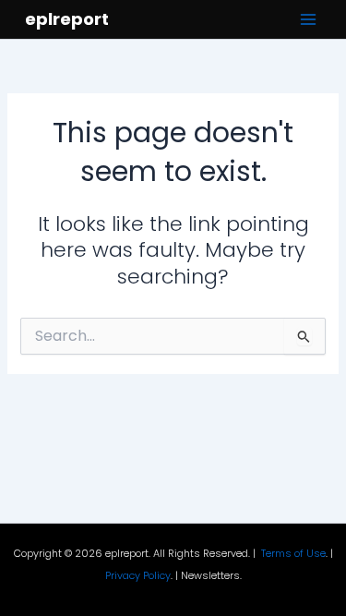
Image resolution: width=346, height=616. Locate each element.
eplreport (67, 18)
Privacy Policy (138, 576)
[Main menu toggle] (308, 19)
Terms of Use (293, 554)
